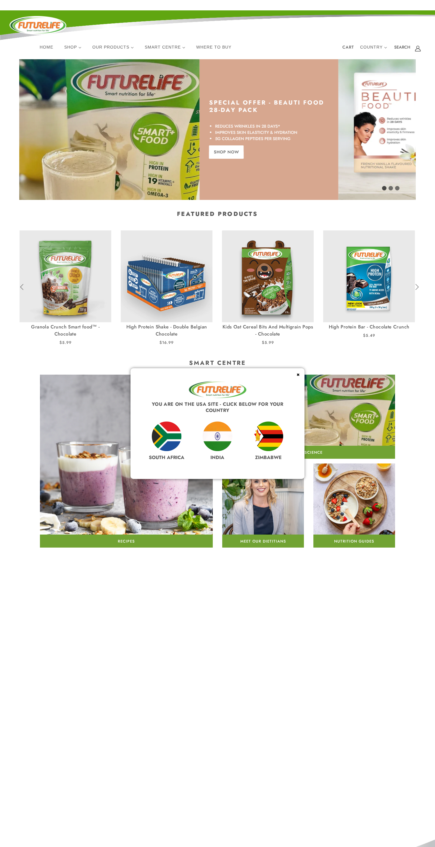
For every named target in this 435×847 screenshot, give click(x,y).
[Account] (418, 48)
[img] (402, 48)
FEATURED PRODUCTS (217, 214)
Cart (348, 47)
